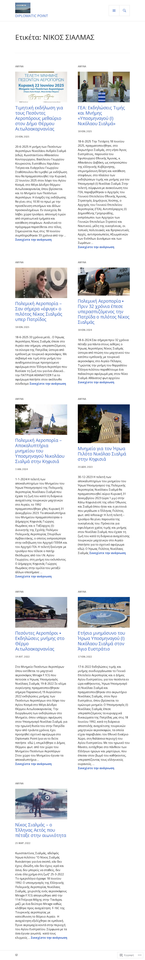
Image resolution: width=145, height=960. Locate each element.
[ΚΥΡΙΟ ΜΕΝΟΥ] (114, 10)
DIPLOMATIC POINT (31, 15)
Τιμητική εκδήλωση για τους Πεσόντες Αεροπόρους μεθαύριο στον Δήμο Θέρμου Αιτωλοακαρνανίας (39, 118)
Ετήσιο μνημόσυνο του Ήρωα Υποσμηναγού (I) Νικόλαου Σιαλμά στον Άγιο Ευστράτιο (101, 641)
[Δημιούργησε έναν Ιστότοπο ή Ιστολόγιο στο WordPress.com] (16, 955)
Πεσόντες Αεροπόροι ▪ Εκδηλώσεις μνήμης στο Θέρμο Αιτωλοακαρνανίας (39, 641)
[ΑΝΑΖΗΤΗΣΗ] (124, 10)
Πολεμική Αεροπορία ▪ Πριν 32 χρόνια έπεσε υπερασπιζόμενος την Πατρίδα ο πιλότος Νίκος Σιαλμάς (103, 311)
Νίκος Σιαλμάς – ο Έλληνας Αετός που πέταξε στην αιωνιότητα (40, 830)
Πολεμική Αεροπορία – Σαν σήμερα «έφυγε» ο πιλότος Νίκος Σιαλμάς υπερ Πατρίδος (38, 311)
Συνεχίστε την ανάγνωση (33, 240)
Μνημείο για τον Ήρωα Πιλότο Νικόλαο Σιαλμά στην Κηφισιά (102, 453)
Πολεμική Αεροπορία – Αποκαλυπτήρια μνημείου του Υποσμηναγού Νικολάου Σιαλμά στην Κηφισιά (39, 450)
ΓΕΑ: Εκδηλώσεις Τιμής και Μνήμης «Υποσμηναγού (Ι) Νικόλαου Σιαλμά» (101, 115)
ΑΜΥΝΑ (19, 66)
